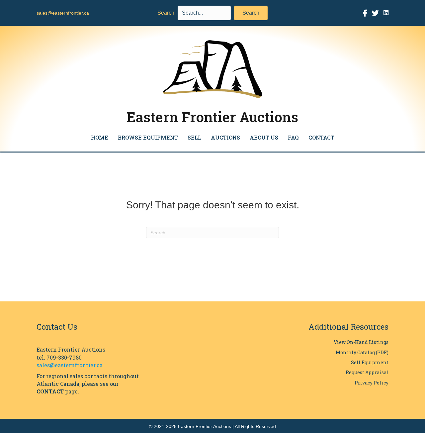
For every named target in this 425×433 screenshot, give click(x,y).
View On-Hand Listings (361, 342)
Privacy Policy (371, 382)
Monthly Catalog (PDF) (362, 352)
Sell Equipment (369, 362)
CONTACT (321, 137)
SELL (194, 137)
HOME (99, 137)
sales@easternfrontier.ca (63, 13)
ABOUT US (264, 137)
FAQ (293, 137)
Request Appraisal (367, 372)
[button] (251, 13)
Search (165, 13)
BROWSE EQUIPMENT (148, 137)
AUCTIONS (225, 137)
